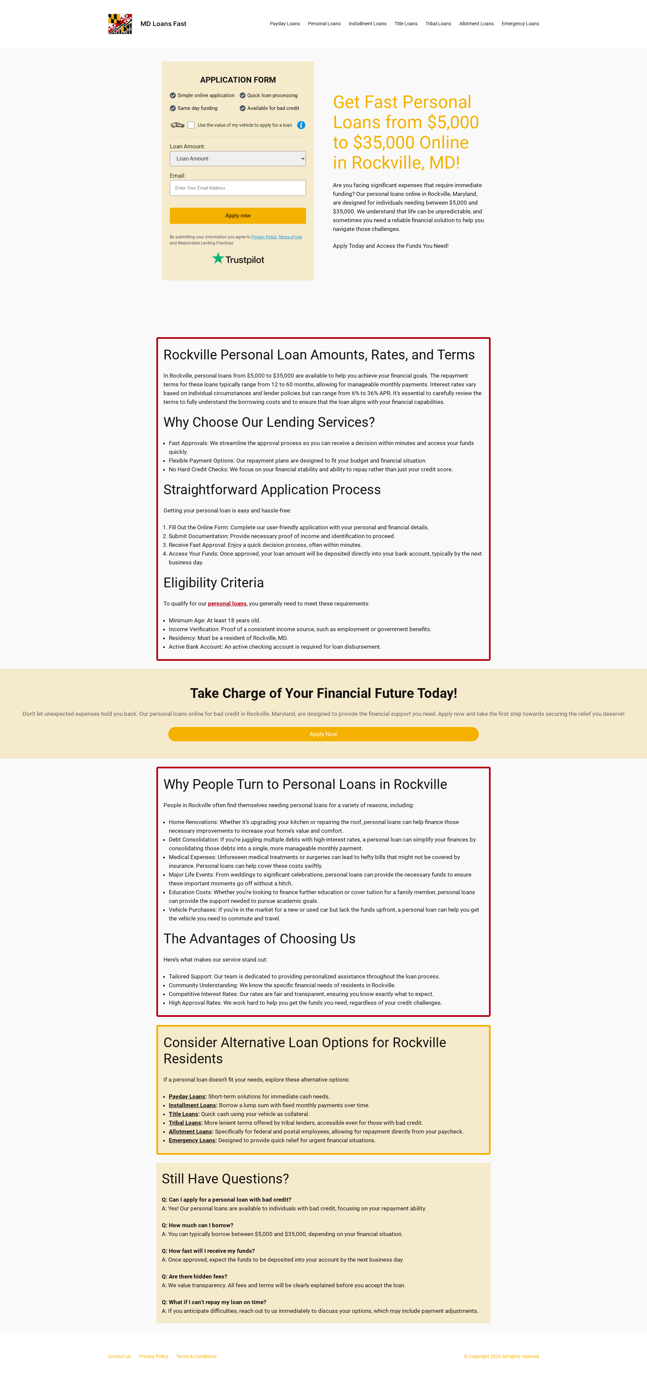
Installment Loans (192, 1105)
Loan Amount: (187, 146)
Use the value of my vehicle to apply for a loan (245, 125)
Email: (177, 175)
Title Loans (183, 1114)
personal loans (227, 603)
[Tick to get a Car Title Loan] (301, 125)
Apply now (238, 215)
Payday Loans (187, 1096)
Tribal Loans (185, 1122)
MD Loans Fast (163, 24)
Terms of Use (290, 237)
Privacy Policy (264, 237)
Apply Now (323, 734)
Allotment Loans (190, 1131)
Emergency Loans (192, 1140)
